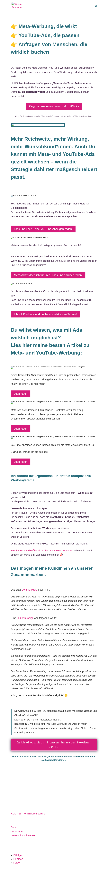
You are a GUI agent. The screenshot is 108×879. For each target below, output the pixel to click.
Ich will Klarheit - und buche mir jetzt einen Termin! (45, 314)
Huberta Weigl (25, 618)
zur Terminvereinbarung (28, 813)
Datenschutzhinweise (23, 835)
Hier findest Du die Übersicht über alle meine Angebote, (42, 550)
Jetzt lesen (20, 393)
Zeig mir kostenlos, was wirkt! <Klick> (54, 106)
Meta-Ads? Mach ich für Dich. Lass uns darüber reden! (48, 275)
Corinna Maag (29, 589)
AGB (13, 826)
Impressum (17, 831)
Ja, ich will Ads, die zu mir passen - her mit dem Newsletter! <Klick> (54, 745)
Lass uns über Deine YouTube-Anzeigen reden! (43, 229)
